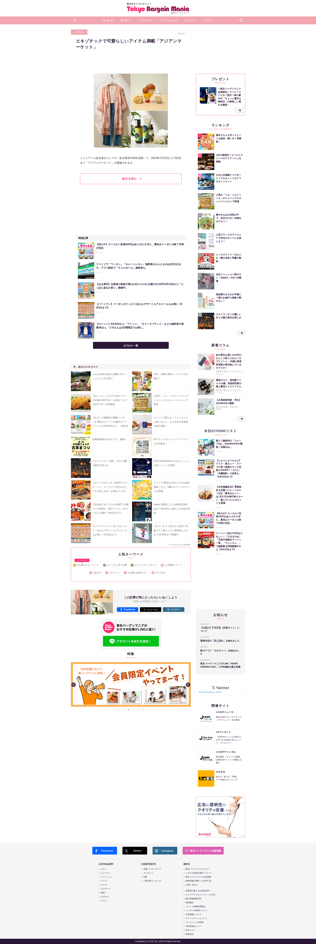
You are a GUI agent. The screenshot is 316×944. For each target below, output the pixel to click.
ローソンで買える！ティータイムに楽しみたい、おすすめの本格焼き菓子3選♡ (171, 421)
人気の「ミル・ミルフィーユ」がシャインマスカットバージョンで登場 (171, 400)
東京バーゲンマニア (158, 8)
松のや (96, 572)
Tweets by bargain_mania (210, 692)
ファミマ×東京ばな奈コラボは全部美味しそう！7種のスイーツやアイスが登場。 (171, 486)
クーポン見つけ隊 (115, 565)
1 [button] (118, 709)
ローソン (113, 572)
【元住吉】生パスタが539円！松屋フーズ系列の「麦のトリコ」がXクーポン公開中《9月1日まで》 (110, 508)
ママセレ (159, 572)
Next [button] (188, 684)
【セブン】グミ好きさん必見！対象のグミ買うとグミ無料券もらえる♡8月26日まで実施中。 (171, 530)
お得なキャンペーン (86, 564)
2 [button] (123, 709)
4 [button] (133, 709)
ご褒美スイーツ (172, 565)
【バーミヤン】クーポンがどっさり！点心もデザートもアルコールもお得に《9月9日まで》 (109, 530)
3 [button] (128, 709)
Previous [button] (73, 684)
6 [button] (143, 709)
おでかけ (79, 32)
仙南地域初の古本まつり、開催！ (109, 439)
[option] (131, 684)
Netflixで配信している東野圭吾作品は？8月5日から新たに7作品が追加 (172, 508)
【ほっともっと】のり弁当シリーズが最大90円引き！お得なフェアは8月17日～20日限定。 (109, 400)
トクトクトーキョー (144, 565)
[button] (75, 20)
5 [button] (138, 709)
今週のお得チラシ (136, 572)
